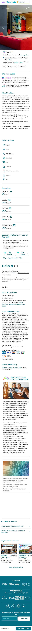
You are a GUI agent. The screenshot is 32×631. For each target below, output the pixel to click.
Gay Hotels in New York (16, 567)
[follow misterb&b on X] (13, 606)
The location (9, 253)
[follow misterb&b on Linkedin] (24, 606)
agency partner (24, 55)
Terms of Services (7, 368)
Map (10, 60)
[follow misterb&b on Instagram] (18, 606)
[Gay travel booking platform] (16, 590)
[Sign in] (29, 8)
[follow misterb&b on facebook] (8, 606)
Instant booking (23, 628)
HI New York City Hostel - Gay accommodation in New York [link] (23, 556)
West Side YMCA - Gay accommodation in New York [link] (5, 556)
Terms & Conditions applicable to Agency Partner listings (13, 304)
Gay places (23, 253)
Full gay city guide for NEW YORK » (13, 258)
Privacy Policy (18, 368)
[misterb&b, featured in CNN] (4, 584)
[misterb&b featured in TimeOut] (26, 584)
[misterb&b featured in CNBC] (15, 584)
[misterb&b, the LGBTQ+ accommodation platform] (8, 2)
